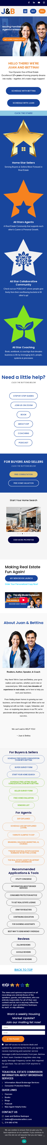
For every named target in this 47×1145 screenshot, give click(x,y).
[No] (44, 1136)
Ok (24, 1141)
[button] (25, 11)
